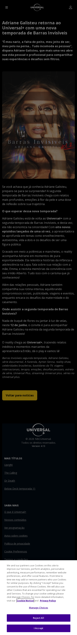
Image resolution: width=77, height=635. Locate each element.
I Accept (38, 628)
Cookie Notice (25, 600)
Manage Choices (38, 607)
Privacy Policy (48, 600)
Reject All (38, 618)
